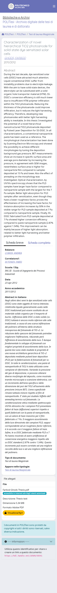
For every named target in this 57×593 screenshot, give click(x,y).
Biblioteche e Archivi (16, 17)
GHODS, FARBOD (15, 58)
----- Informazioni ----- (18, 541)
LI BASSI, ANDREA (13, 253)
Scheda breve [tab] (15, 242)
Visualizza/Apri (15, 512)
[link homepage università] (17, 6)
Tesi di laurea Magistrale (41, 34)
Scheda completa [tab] (39, 242)
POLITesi (9, 34)
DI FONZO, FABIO (13, 261)
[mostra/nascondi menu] (54, 6)
